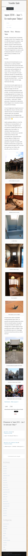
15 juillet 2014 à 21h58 (8, 433)
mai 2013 (5, 513)
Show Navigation (21, 12)
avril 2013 (5, 515)
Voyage (10, 27)
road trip (5, 542)
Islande (4, 533)
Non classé (5, 538)
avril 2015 (5, 480)
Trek (4, 547)
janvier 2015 (5, 487)
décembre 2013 (6, 503)
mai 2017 (5, 471)
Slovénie (5, 545)
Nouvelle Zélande (6, 540)
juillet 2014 (5, 496)
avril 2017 (5, 473)
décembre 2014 (6, 489)
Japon (7, 27)
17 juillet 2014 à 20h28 (8, 444)
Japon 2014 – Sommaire (8, 431)
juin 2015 (5, 478)
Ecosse (4, 531)
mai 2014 (5, 499)
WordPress (18, 554)
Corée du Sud (6, 524)
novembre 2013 (6, 506)
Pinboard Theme (11, 554)
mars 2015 (5, 482)
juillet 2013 (5, 508)
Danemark (5, 528)
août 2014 (5, 494)
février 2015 (5, 485)
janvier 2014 (5, 501)
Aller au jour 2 (14, 402)
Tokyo (11, 406)
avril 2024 (5, 468)
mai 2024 (5, 466)
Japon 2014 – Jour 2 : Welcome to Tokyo (11, 442)
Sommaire (7, 402)
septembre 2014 (6, 492)
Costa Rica (5, 526)
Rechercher (4, 6)
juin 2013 (5, 510)
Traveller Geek (14, 3)
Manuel (8, 23)
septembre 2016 (6, 475)
